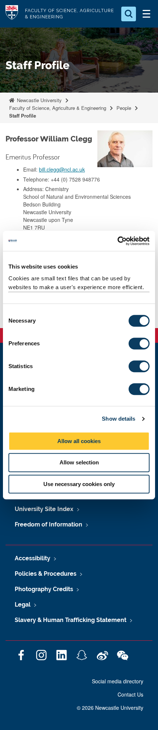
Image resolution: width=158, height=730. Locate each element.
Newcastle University (38, 100)
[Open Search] (128, 14)
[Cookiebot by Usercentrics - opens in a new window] (117, 241)
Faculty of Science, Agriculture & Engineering (57, 107)
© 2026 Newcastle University (110, 707)
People (123, 107)
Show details (118, 419)
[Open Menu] (146, 14)
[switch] (139, 343)
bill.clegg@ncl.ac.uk (62, 169)
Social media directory (117, 681)
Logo (11, 13)
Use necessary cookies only (79, 484)
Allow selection (79, 462)
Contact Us (130, 694)
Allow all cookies (79, 441)
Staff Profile (22, 115)
